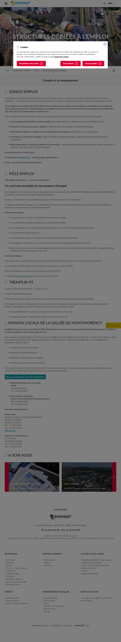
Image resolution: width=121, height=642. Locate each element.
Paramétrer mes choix (29, 64)
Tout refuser (68, 64)
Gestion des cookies (61, 56)
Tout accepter (91, 64)
